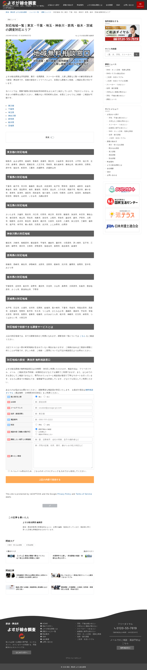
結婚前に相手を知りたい (118, 128)
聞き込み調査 (114, 148)
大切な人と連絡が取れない (116, 92)
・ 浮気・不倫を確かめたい (85, 623)
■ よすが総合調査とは (49, 629)
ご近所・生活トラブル (114, 77)
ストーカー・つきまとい (115, 84)
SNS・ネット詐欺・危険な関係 (118, 70)
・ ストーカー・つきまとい (85, 629)
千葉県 (11, 109)
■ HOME (44, 623)
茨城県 (11, 125)
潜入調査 (112, 151)
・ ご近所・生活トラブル (84, 639)
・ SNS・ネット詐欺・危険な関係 (88, 634)
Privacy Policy (64, 494)
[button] (49, 505)
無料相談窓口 (125, 648)
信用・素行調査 (112, 88)
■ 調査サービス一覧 (48, 631)
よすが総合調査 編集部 (85, 35)
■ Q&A (43, 636)
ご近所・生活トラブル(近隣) (117, 81)
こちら (82, 336)
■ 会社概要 (44, 639)
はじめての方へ (22, 652)
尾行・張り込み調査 (15, 545)
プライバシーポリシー (73, 658)
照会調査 (30, 545)
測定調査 (112, 155)
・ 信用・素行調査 (82, 636)
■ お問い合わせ (46, 642)
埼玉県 (11, 112)
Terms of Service (84, 494)
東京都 (11, 105)
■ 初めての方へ (46, 626)
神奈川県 (12, 116)
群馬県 (11, 119)
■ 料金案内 (44, 634)
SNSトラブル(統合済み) (115, 73)
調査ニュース (12, 19)
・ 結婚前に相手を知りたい (85, 631)
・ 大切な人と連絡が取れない (86, 626)
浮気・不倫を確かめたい (115, 96)
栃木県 (11, 122)
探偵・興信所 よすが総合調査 (76, 667)
